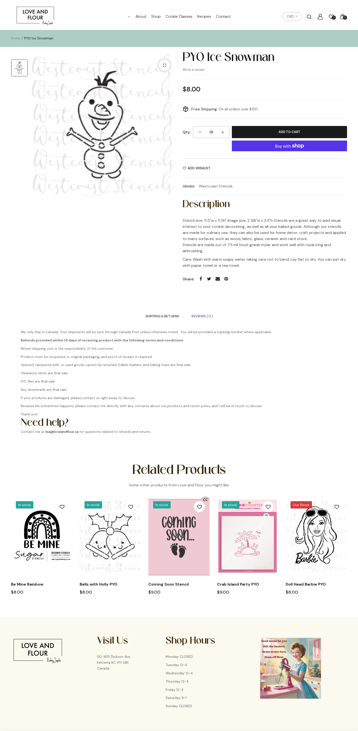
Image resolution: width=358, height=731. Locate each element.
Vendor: (189, 186)
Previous (10, 551)
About (140, 16)
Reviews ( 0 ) (202, 316)
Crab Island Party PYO (238, 584)
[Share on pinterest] (226, 279)
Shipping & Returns (162, 316)
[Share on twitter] (209, 279)
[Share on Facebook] (201, 279)
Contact (223, 16)
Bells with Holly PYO (98, 584)
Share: (188, 279)
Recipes (204, 16)
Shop (156, 16)
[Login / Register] (320, 16)
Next (347, 551)
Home (15, 38)
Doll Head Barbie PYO (306, 584)
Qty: (186, 132)
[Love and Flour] (35, 16)
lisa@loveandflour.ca (62, 431)
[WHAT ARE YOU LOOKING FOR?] (309, 16)
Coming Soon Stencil (168, 584)
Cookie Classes (179, 16)
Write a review (194, 70)
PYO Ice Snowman (228, 59)
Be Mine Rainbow (27, 584)
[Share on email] (218, 279)
